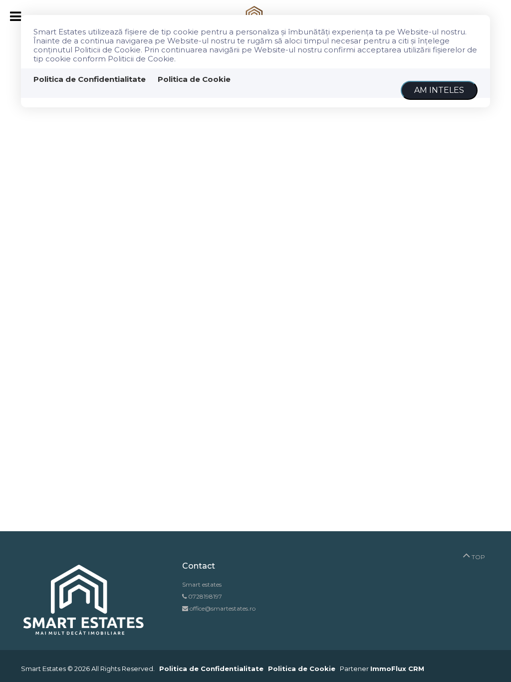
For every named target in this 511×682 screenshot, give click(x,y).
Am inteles (439, 90)
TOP (477, 557)
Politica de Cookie (194, 79)
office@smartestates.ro (222, 608)
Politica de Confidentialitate (89, 79)
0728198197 (205, 596)
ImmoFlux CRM (397, 669)
